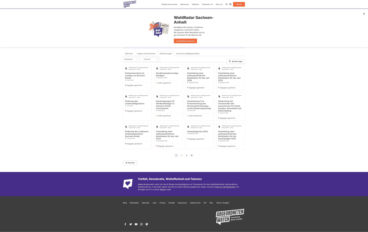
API (205, 203)
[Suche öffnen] (226, 4)
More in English (223, 203)
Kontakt (171, 203)
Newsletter (134, 203)
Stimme (147, 59)
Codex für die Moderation (225, 187)
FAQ (211, 203)
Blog (125, 203)
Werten (163, 189)
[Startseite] (129, 4)
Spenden (145, 203)
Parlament (128, 59)
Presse (162, 203)
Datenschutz (195, 203)
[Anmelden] (230, 4)
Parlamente (206, 4)
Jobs (154, 203)
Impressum (182, 203)
